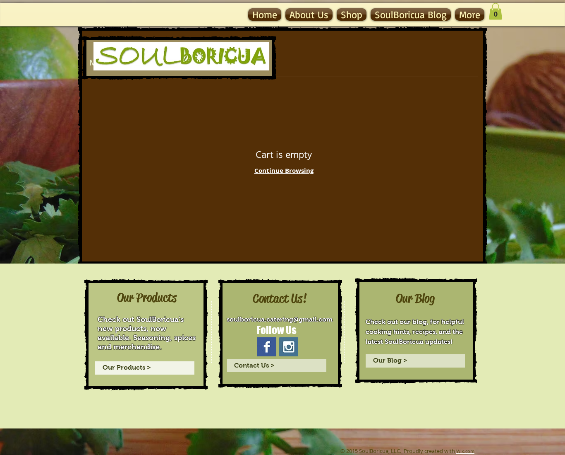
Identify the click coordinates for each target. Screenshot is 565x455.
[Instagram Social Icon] (288, 346)
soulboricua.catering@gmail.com (280, 319)
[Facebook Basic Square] (266, 346)
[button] (495, 11)
